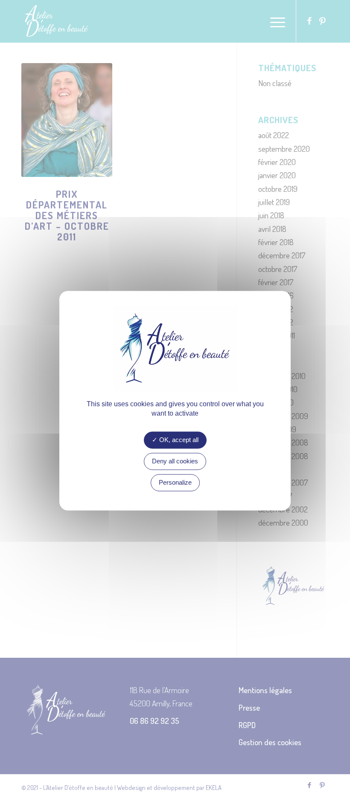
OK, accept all (178, 439)
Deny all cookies (175, 461)
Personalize (175, 482)
